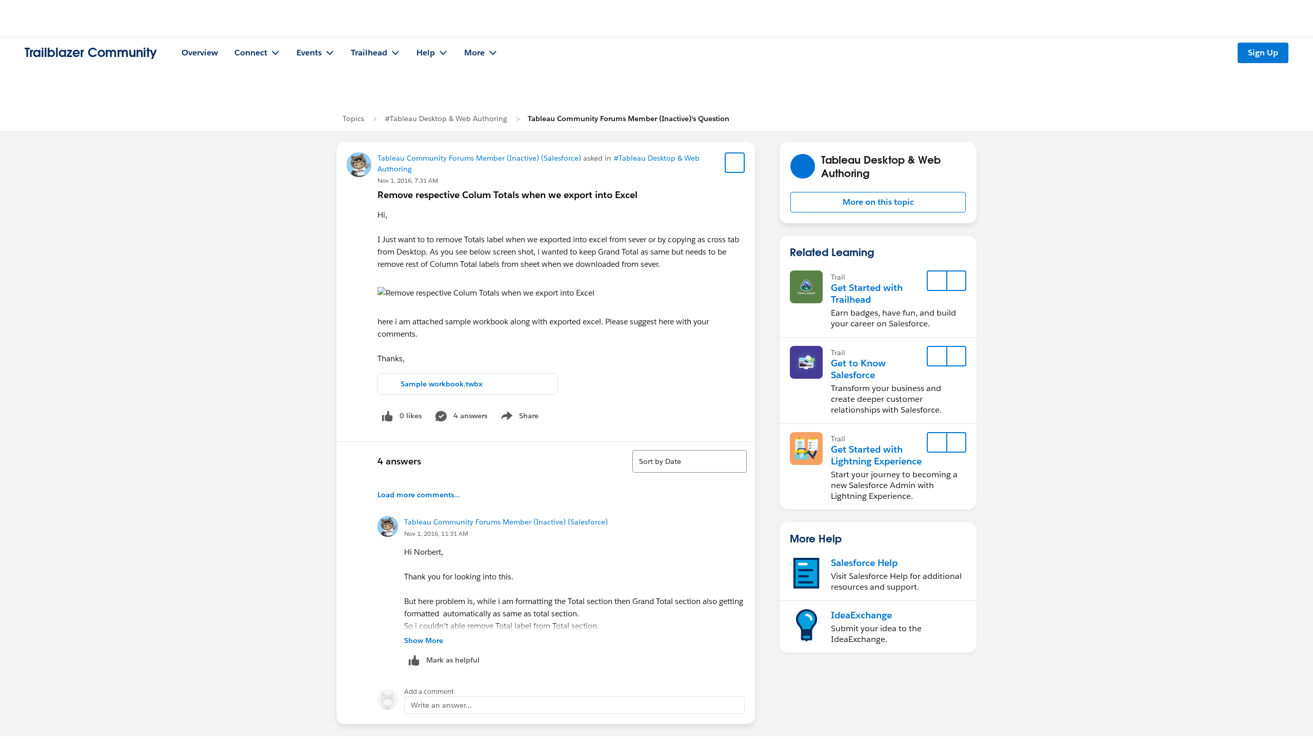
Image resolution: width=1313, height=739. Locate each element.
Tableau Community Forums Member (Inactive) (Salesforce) (479, 158)
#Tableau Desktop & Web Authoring (446, 118)
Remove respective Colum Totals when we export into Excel (507, 195)
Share (518, 417)
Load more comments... (418, 494)
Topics (353, 118)
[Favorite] (735, 162)
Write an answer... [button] (441, 705)
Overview (200, 52)
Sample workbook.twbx (442, 383)
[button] (878, 202)
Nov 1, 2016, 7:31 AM (407, 180)
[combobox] (689, 461)
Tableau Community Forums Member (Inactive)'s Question (628, 118)
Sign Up (1263, 52)
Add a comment (429, 691)
